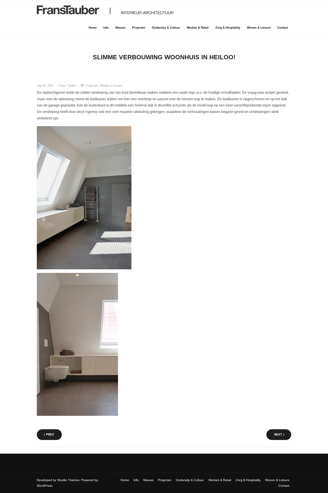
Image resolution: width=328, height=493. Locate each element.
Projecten (92, 85)
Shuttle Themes (68, 480)
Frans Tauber (67, 85)
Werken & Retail (219, 480)
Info (136, 480)
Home (124, 480)
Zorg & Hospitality (248, 480)
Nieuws (148, 480)
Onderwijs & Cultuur (190, 480)
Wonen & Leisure (111, 85)
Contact (283, 485)
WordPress (44, 485)
